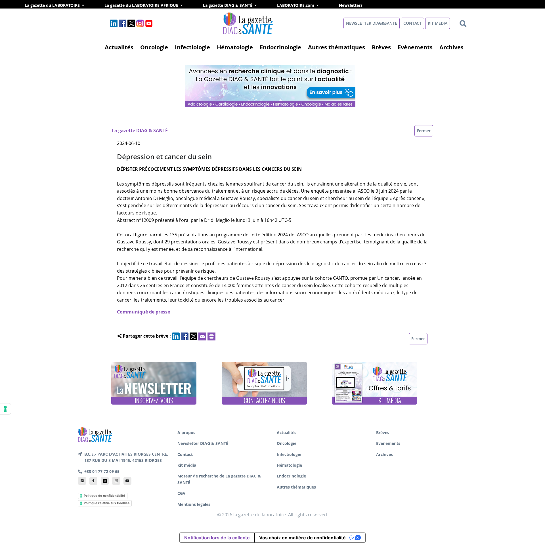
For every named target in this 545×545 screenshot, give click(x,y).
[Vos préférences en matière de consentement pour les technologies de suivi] (5, 408)
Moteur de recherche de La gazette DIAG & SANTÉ (219, 479)
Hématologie (235, 47)
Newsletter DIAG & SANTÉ (202, 443)
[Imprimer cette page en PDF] (211, 336)
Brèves (381, 47)
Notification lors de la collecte (217, 537)
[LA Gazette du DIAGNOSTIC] (271, 85)
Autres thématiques (336, 47)
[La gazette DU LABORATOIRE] (95, 434)
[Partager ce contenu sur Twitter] (193, 336)
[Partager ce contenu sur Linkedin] (176, 336)
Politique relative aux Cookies (106, 503)
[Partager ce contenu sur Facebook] (184, 336)
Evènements (415, 47)
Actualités (119, 47)
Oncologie (154, 47)
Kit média (186, 465)
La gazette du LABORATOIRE (52, 5)
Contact (185, 454)
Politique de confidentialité (104, 496)
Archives (451, 47)
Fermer (424, 130)
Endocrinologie (280, 47)
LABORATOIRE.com (295, 5)
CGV (181, 493)
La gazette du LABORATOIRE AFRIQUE (141, 5)
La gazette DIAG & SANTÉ (227, 5)
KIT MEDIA (437, 23)
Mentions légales (193, 504)
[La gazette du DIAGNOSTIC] (248, 23)
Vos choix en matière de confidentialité (302, 537)
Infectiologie (192, 47)
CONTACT (412, 23)
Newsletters (357, 5)
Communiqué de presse (143, 312)
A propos (186, 432)
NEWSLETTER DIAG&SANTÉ (371, 23)
